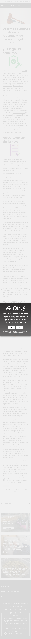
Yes (12, 327)
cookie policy (20, 332)
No (19, 327)
